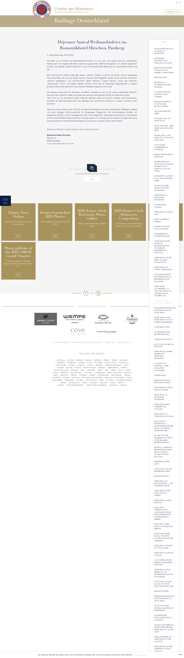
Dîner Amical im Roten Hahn (163, 213)
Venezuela (113, 385)
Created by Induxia (124, 342)
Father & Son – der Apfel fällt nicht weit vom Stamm (163, 137)
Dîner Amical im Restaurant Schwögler (160, 397)
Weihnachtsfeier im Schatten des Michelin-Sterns (162, 104)
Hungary (74, 370)
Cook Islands (110, 363)
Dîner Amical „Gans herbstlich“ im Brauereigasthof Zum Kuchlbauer (163, 573)
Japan (113, 370)
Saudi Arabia (57, 380)
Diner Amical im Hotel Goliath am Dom (163, 389)
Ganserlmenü (160, 375)
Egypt (126, 365)
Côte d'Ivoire (60, 365)
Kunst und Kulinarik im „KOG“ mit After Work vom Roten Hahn (164, 584)
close (180, 655)
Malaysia (127, 373)
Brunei (114, 360)
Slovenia (79, 380)
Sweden (63, 383)
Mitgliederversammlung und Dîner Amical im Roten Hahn (164, 310)
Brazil (106, 360)
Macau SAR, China (114, 373)
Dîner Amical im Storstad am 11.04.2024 (164, 415)
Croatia (71, 365)
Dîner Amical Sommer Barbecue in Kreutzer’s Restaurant (163, 355)
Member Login (173, 12)
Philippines (56, 378)
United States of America (96, 385)
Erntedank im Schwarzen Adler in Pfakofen (162, 85)
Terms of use (110, 342)
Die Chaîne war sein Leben (162, 112)
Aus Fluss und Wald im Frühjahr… (164, 345)
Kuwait (55, 373)
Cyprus (90, 365)
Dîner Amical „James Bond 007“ (162, 501)
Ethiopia (60, 368)
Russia (129, 378)
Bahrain (79, 360)
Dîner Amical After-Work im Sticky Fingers (162, 493)
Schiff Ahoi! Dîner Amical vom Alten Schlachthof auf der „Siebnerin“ (163, 537)
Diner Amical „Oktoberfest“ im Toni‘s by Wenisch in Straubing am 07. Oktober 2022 (163, 291)
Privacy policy (140, 655)
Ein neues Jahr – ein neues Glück (162, 120)
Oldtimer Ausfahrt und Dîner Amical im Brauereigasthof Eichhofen (162, 278)
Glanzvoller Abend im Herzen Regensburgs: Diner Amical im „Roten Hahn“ (164, 628)
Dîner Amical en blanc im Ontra (163, 554)
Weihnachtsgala (161, 476)
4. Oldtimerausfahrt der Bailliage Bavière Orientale (163, 562)
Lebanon (64, 373)
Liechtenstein (76, 373)
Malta (55, 375)
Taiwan (84, 383)
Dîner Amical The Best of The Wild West (163, 547)
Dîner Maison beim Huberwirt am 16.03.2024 (162, 406)
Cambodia (61, 363)
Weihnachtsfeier (161, 591)
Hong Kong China (61, 370)
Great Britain (113, 368)
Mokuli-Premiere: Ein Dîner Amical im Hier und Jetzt (163, 639)
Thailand (103, 383)
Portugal (76, 378)
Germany (102, 368)
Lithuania (88, 373)
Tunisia (112, 383)
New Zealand (116, 375)
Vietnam (123, 385)
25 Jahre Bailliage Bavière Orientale (162, 333)
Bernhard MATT (160, 78)
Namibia (92, 375)
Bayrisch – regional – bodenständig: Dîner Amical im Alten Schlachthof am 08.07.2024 (163, 452)
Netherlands (103, 375)
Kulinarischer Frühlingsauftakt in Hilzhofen (163, 617)
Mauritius (64, 375)
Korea (127, 370)
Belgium (88, 360)
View (92, 179)
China (89, 363)
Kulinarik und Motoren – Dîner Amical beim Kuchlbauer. (161, 366)
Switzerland (74, 383)
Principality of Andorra (92, 378)
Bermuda (98, 360)
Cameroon (71, 363)
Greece (124, 368)
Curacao (81, 365)
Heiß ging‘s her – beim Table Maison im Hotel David (164, 128)
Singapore (69, 380)
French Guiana (89, 368)
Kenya (120, 370)
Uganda (60, 385)
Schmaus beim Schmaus (160, 206)
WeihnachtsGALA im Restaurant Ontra (162, 381)
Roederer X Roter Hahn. (162, 463)
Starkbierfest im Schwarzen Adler (162, 235)
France (78, 368)
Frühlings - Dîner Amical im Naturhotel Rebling (163, 526)
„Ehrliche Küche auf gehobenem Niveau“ (163, 470)
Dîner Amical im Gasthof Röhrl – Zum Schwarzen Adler (163, 483)
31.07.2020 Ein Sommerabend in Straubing (161, 147)
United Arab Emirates (74, 385)
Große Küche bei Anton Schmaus (161, 228)
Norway (127, 375)
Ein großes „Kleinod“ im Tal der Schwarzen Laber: (163, 178)
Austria (71, 360)
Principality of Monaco (114, 378)
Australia (61, 360)
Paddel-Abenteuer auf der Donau (163, 156)
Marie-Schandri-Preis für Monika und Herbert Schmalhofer (164, 70)
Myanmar (83, 375)
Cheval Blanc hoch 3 (163, 339)
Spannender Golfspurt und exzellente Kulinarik (163, 60)
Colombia (98, 363)
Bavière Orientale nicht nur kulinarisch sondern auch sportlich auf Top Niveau (164, 166)
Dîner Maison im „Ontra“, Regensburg (163, 268)
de (176, 3)
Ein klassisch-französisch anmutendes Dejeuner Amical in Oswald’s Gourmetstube (163, 426)
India (82, 370)
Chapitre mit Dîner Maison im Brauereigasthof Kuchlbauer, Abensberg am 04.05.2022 (162, 247)
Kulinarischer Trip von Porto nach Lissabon (162, 94)
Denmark (99, 365)
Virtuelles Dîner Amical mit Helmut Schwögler (162, 188)
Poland (66, 378)
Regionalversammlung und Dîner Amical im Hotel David (164, 598)
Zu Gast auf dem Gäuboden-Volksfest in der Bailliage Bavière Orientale (163, 438)
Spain (101, 380)
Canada (81, 363)
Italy (107, 370)
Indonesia (91, 370)
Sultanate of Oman (124, 380)
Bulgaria (123, 360)
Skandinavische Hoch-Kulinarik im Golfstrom (164, 51)
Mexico (74, 375)
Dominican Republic (113, 365)
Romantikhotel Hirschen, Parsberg (162, 302)
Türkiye (121, 383)
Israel (100, 370)
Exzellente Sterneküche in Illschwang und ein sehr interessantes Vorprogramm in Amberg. (162, 513)
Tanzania (93, 383)
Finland (69, 368)
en (180, 3)
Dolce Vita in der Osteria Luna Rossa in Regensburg (163, 608)
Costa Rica (123, 363)
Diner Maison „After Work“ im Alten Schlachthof (162, 260)
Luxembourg (99, 373)
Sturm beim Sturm (162, 327)
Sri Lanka (110, 380)
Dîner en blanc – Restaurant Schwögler (161, 197)
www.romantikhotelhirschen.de (60, 143)
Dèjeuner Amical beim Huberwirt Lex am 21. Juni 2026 (163, 648)
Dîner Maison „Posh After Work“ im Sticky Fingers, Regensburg (163, 320)
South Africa (91, 380)
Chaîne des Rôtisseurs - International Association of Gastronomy (78, 342)
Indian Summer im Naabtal (161, 220)
